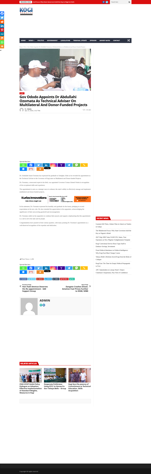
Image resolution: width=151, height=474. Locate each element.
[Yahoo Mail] (61, 165)
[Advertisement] (94, 21)
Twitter (32, 279)
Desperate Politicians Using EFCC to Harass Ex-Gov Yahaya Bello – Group (55, 386)
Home (23, 40)
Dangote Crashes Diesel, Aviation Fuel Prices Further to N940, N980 (75, 288)
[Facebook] (31, 165)
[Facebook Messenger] (23, 169)
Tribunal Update (80, 40)
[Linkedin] (46, 165)
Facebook (24, 279)
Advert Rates (105, 40)
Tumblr (56, 279)
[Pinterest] (2, 30)
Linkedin (49, 279)
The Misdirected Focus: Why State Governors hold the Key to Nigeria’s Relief (41, 2)
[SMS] (76, 165)
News (31, 40)
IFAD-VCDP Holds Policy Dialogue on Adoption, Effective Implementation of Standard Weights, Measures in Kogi (31, 388)
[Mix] (2, 38)
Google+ (41, 279)
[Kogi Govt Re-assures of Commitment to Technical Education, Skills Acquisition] (79, 375)
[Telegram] (69, 165)
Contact (116, 40)
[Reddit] (2, 22)
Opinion (93, 40)
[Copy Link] (84, 165)
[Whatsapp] (23, 165)
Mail (73, 279)
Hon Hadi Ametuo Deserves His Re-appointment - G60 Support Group (35, 288)
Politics (40, 40)
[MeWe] (2, 34)
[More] (40, 169)
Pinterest (65, 279)
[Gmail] (31, 169)
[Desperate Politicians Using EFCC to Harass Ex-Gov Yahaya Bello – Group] (55, 375)
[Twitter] (38, 165)
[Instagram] (53, 165)
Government (52, 40)
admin (29, 109)
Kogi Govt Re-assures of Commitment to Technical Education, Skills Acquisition (79, 387)
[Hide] (1, 50)
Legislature (65, 40)
